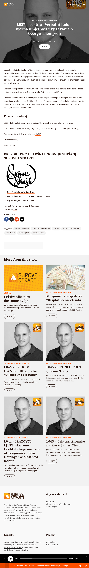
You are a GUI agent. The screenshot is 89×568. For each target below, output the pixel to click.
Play (46, 46)
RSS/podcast (51, 542)
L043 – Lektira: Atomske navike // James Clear (65, 443)
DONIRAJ (75, 4)
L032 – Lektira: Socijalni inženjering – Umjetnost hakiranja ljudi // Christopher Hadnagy (41, 128)
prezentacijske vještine (71, 229)
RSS (15, 209)
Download (34, 206)
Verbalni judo (24, 233)
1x (83, 559)
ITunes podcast (52, 545)
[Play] (10, 559)
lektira (56, 229)
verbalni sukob (38, 233)
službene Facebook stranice (16, 550)
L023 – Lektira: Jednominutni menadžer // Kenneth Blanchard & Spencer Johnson (39, 123)
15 (4, 559)
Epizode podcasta (40, 20)
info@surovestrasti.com (13, 547)
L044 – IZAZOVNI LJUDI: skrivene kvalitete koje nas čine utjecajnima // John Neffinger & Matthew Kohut (22, 451)
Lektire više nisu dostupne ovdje (17, 299)
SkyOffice (50, 501)
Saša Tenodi (40, 41)
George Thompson (22, 229)
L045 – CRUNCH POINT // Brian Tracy (64, 369)
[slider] (43, 558)
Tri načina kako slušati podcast (21, 192)
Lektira (53, 20)
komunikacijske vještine (41, 229)
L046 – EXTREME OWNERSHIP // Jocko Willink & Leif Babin (20, 371)
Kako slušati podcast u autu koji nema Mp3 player (29, 196)
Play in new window (20, 206)
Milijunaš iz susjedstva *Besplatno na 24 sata (64, 298)
